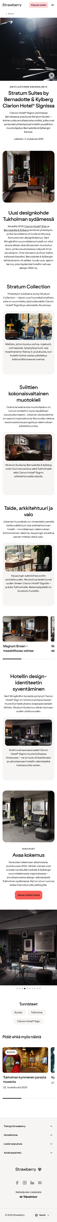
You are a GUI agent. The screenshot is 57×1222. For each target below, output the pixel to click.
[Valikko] (52, 5)
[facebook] (17, 1183)
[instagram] (25, 1183)
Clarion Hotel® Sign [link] (28, 1021)
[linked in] (32, 1183)
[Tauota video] (52, 75)
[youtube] (40, 1183)
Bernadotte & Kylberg (16, 230)
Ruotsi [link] (18, 1012)
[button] (17, 988)
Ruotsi (9, 14)
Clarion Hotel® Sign (35, 226)
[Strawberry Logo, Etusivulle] (12, 5)
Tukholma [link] (36, 1012)
